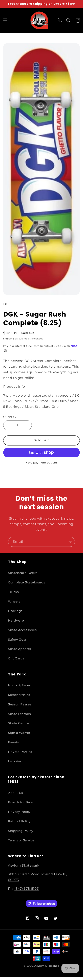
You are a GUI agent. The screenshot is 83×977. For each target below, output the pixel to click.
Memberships (19, 695)
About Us (15, 793)
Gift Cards (16, 658)
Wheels (14, 601)
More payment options (42, 462)
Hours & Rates (19, 685)
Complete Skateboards (26, 582)
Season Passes (19, 704)
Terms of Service (21, 840)
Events (13, 742)
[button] (5, 20)
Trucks (13, 592)
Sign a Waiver (19, 733)
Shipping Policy (20, 831)
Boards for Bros (20, 802)
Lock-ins (15, 761)
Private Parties (20, 752)
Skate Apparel (19, 649)
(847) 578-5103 (27, 888)
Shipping (8, 338)
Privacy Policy (19, 812)
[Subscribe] (70, 542)
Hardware (16, 620)
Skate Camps (18, 723)
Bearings (15, 611)
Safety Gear (17, 639)
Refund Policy (19, 821)
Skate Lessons (19, 714)
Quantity (9, 416)
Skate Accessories (22, 630)
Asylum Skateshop (46, 965)
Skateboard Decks (22, 573)
